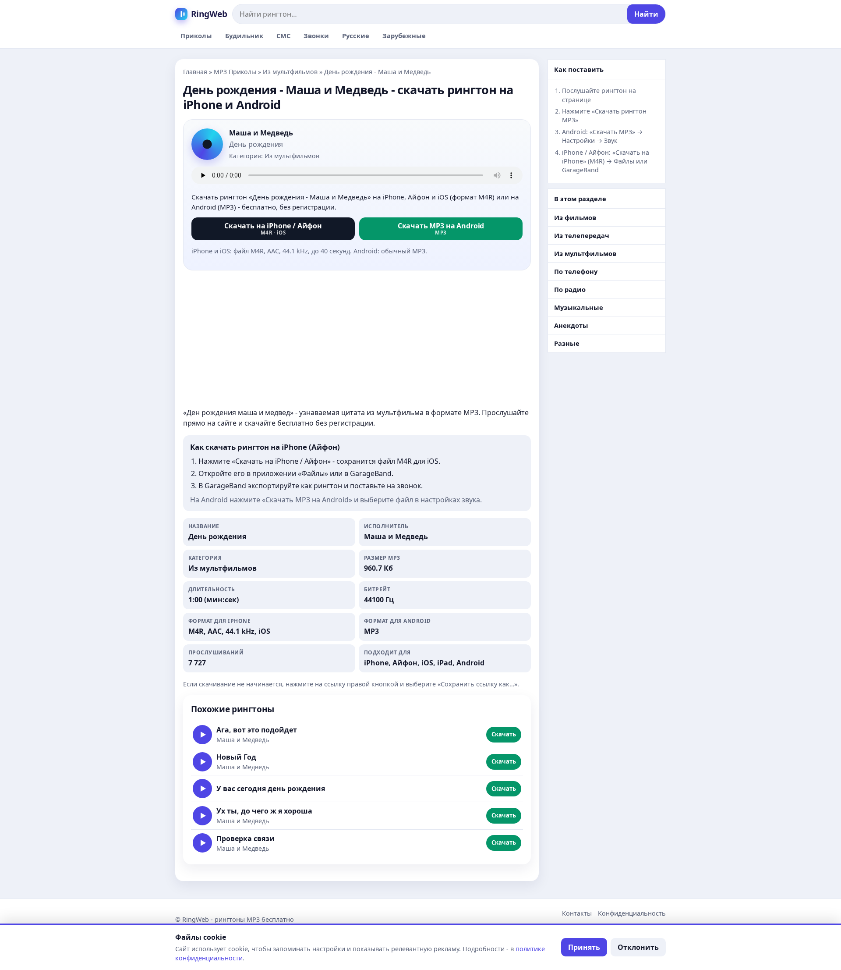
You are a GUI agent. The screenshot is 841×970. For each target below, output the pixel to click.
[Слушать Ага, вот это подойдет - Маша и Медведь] (202, 734)
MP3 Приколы (235, 72)
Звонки (316, 35)
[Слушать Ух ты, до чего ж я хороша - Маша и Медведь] (202, 815)
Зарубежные (404, 35)
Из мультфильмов (290, 72)
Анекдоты (571, 325)
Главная (195, 72)
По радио (570, 289)
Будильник (244, 35)
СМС (283, 35)
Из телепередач (581, 235)
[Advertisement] (357, 338)
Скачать (503, 734)
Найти (646, 14)
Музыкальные (578, 307)
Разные (567, 343)
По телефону (575, 271)
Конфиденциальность (632, 913)
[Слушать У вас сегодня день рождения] (202, 788)
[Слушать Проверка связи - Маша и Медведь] (202, 843)
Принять (584, 947)
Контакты (577, 913)
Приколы (196, 35)
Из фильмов (575, 217)
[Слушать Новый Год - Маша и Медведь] (202, 761)
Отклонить (638, 947)
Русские (355, 35)
